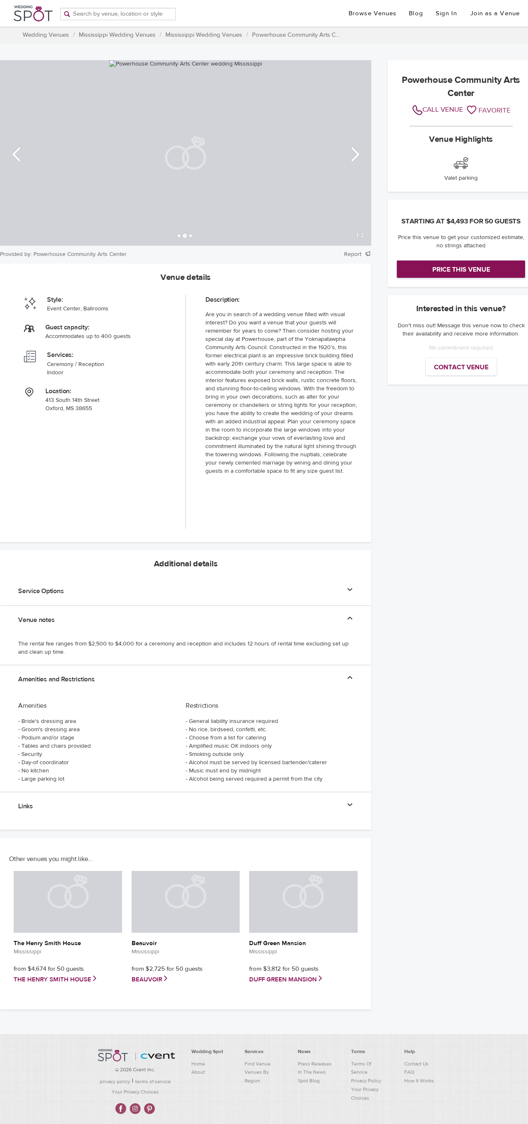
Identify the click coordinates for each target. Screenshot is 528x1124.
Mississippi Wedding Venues (117, 35)
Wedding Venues (46, 35)
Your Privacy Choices (135, 1092)
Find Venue (258, 1064)
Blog (416, 13)
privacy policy (115, 1081)
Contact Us (416, 1064)
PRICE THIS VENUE (461, 269)
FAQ (409, 1072)
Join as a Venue (495, 13)
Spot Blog (309, 1080)
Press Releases (315, 1064)
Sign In (446, 13)
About (198, 1072)
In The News (312, 1072)
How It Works (419, 1080)
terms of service (153, 1081)
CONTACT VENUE (461, 367)
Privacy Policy (366, 1080)
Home (198, 1064)
